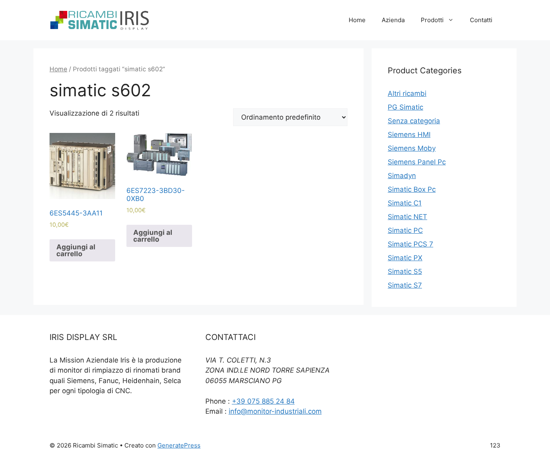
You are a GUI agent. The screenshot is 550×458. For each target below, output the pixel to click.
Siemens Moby (412, 148)
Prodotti (432, 20)
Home (357, 20)
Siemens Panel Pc (417, 162)
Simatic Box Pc (412, 189)
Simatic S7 (405, 285)
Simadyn (402, 176)
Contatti (481, 20)
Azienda (393, 20)
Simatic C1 (405, 203)
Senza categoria (414, 121)
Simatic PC (405, 230)
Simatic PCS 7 (410, 244)
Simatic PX (405, 258)
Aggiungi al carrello (75, 250)
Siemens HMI (409, 135)
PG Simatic (405, 107)
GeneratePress (179, 445)
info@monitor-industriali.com (275, 411)
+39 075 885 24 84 (263, 401)
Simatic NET (407, 217)
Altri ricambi (407, 93)
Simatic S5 (405, 271)
